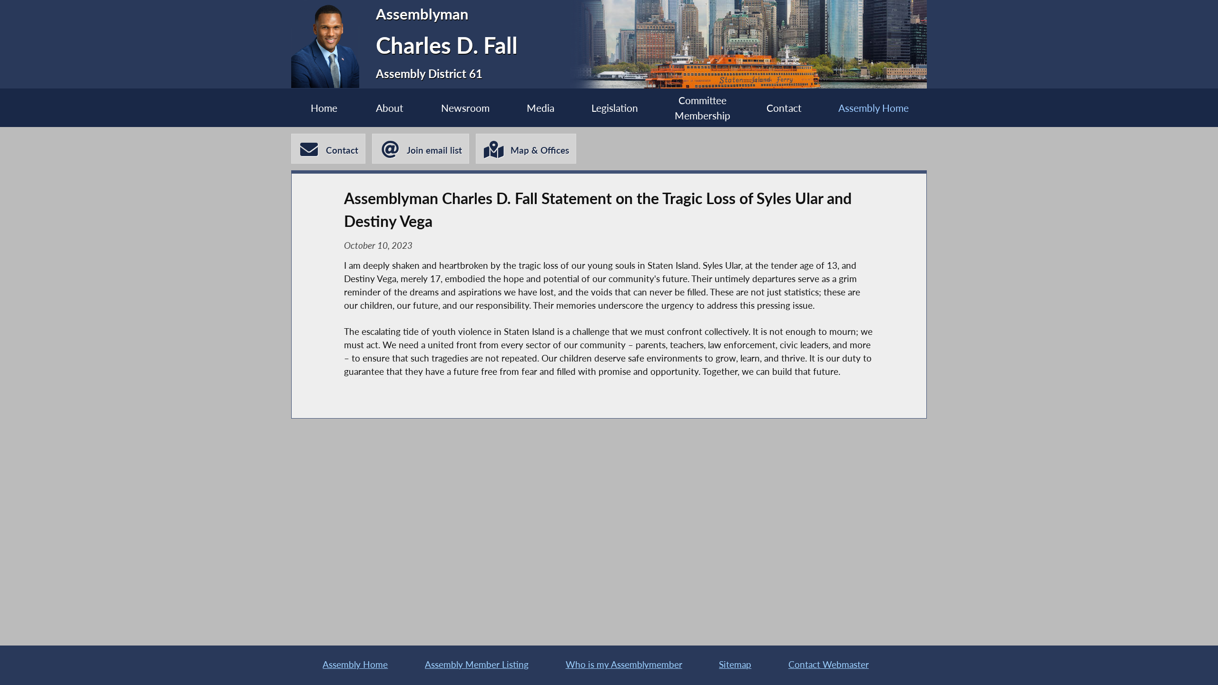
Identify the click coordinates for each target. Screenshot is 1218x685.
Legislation (614, 108)
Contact (784, 108)
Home (324, 108)
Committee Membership (702, 107)
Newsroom (465, 108)
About (389, 108)
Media (540, 108)
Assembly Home (873, 108)
